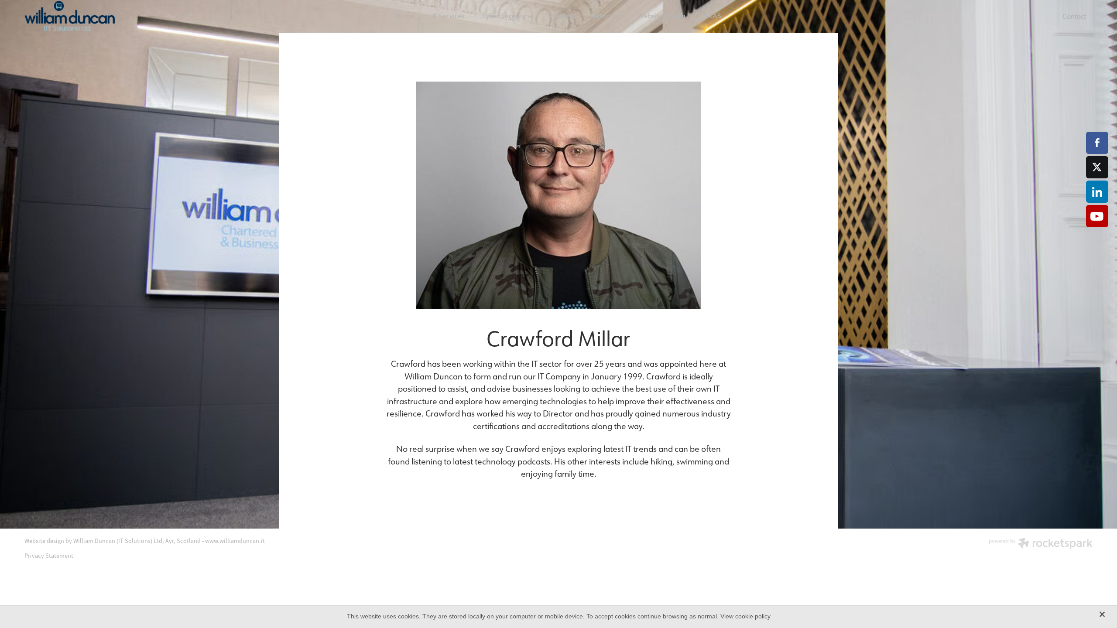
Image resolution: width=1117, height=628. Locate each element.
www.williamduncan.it (235, 541)
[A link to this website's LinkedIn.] (1097, 192)
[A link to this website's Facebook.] (1097, 143)
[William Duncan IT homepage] (131, 16)
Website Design (661, 15)
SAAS (712, 15)
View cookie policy (745, 616)
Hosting (562, 15)
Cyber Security (504, 15)
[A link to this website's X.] (1097, 167)
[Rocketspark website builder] (1041, 544)
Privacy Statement (48, 556)
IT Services (448, 15)
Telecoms (605, 15)
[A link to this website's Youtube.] (1097, 216)
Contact (1074, 16)
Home (405, 15)
